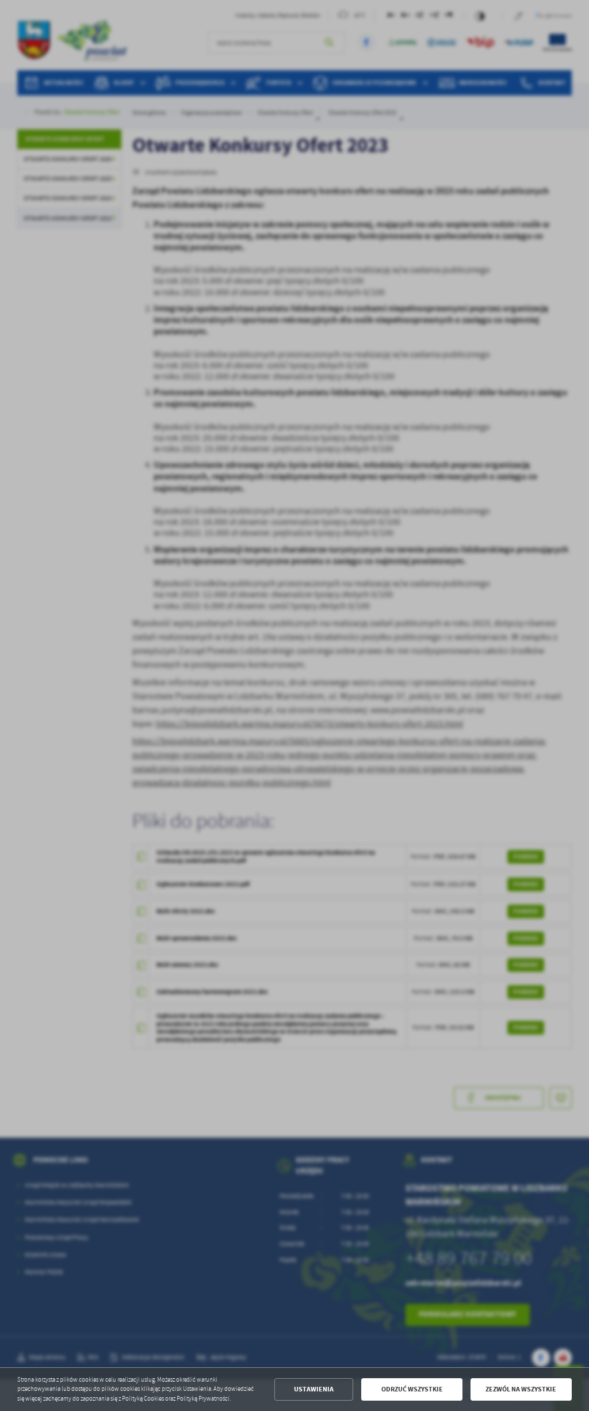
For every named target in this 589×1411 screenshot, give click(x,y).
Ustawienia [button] (314, 1389)
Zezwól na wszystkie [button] (520, 1389)
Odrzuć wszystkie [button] (412, 1389)
